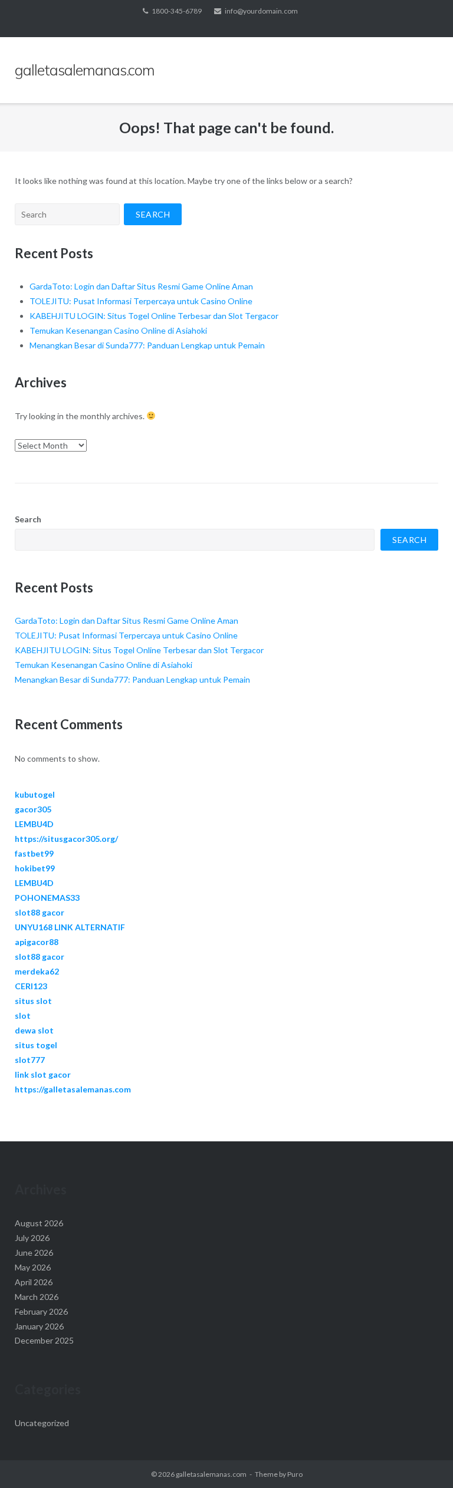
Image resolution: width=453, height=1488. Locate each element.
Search (28, 519)
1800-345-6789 (177, 10)
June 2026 (34, 1252)
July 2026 (32, 1238)
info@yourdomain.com (261, 10)
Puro (295, 1474)
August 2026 (39, 1223)
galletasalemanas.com (211, 1474)
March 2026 (36, 1297)
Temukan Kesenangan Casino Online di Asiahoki (118, 330)
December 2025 (44, 1340)
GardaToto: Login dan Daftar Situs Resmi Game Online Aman (141, 286)
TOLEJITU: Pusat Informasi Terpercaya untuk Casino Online (140, 301)
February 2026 (41, 1311)
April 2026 (33, 1282)
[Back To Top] (423, 1459)
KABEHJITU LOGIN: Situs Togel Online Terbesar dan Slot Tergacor (153, 316)
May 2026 (33, 1267)
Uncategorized (42, 1423)
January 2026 (39, 1326)
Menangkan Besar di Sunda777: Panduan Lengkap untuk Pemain (147, 345)
